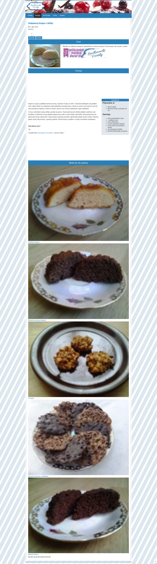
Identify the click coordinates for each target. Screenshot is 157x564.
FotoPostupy (46, 15)
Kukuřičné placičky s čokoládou (38, 476)
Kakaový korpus (33, 554)
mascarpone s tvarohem (45, 133)
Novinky (30, 15)
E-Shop (55, 15)
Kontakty (62, 15)
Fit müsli (31, 398)
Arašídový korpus (33, 242)
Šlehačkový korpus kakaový (37, 320)
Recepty (37, 15)
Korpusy (39, 38)
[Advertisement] (78, 86)
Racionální (32, 38)
